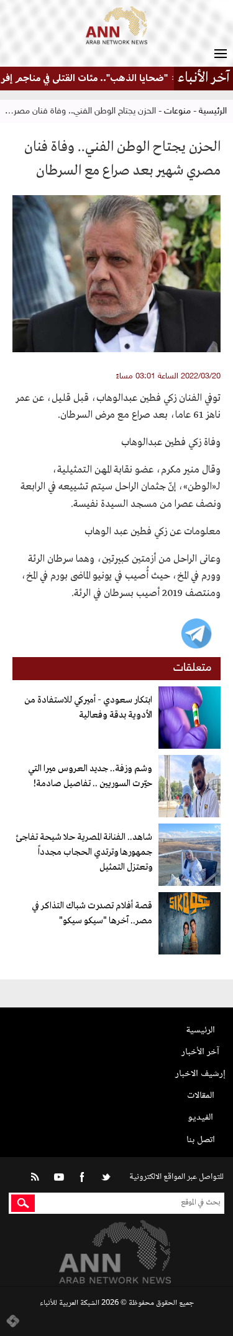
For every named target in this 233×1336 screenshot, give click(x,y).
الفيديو (200, 1117)
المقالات (200, 1095)
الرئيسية (213, 111)
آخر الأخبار (200, 1052)
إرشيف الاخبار (200, 1073)
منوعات (177, 111)
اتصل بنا (200, 1140)
